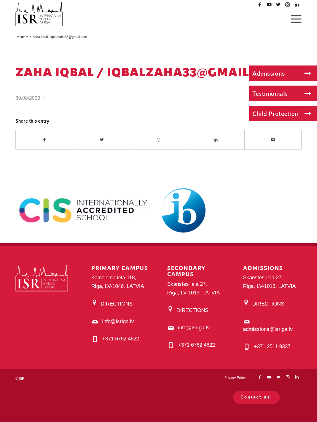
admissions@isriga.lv (268, 329)
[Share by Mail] (273, 140)
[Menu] (295, 18)
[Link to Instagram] (287, 4)
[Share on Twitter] (101, 140)
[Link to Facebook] (259, 4)
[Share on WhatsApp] (158, 140)
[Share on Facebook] (44, 140)
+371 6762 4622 (120, 339)
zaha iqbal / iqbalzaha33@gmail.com (148, 71)
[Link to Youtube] (269, 4)
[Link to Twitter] (278, 4)
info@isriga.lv (118, 321)
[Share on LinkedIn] (215, 140)
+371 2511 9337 (272, 346)
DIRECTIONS (116, 304)
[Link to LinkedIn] (297, 4)
